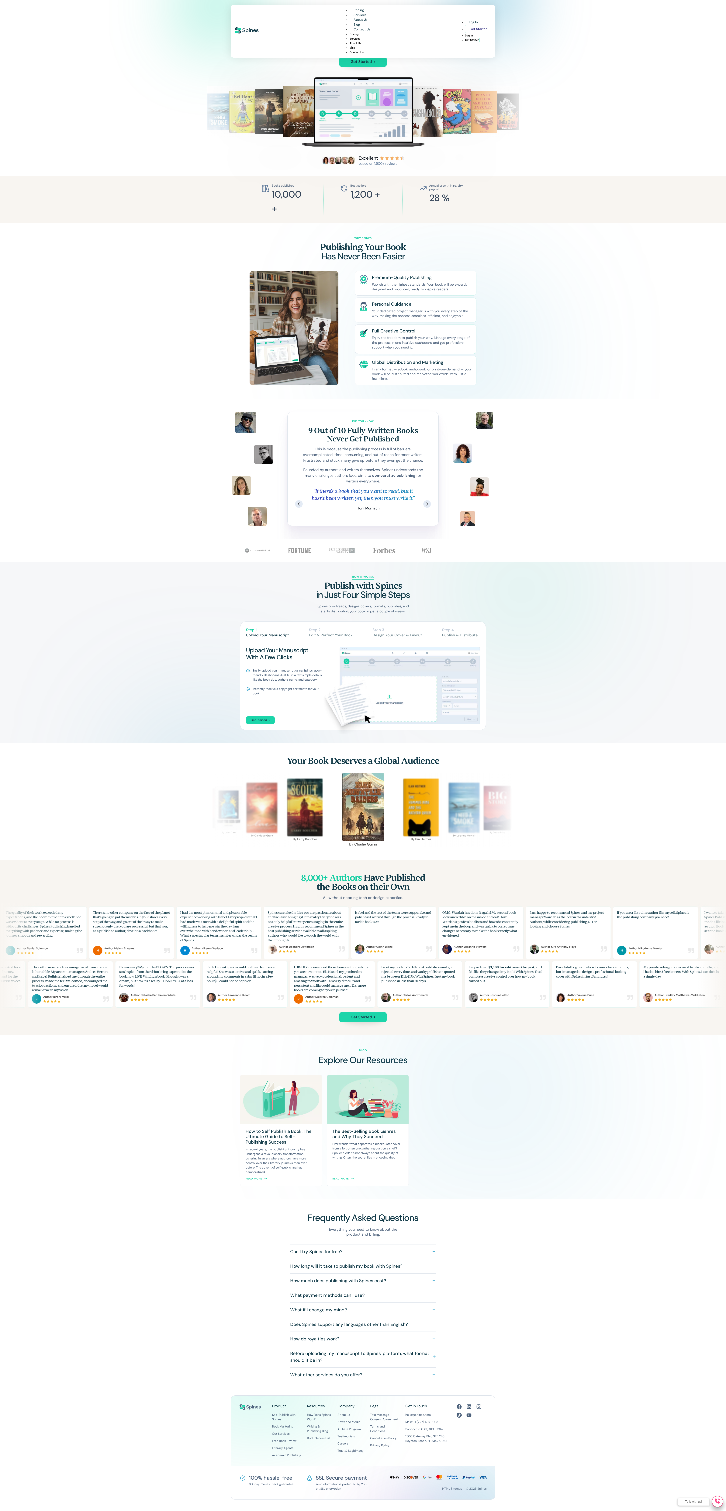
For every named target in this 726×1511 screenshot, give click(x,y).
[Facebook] (459, 1406)
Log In (473, 22)
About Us (361, 20)
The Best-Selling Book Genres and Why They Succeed (364, 1134)
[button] (299, 504)
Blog (357, 24)
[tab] (268, 633)
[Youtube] (469, 1415)
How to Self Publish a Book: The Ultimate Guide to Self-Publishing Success (279, 1136)
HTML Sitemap (452, 1489)
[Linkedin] (469, 1406)
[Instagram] (478, 1406)
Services (360, 15)
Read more (254, 1178)
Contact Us (362, 29)
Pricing (359, 10)
